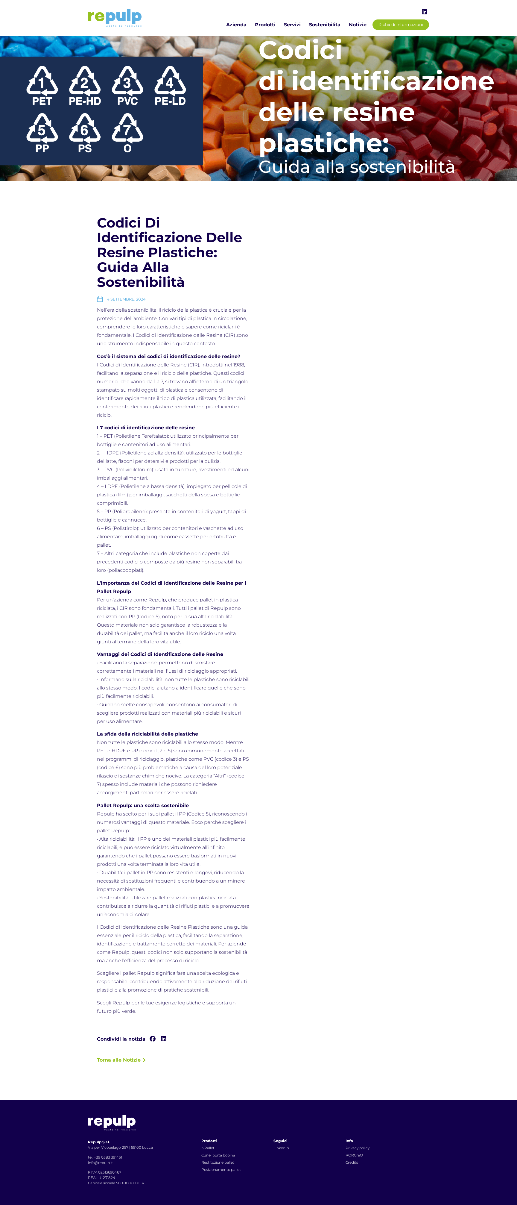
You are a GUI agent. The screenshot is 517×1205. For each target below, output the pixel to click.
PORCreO (354, 1155)
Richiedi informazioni (400, 24)
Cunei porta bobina (218, 1155)
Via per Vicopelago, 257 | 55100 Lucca (120, 1147)
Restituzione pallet (217, 1162)
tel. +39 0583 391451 (105, 1157)
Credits (352, 1162)
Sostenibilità (324, 25)
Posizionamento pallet (221, 1169)
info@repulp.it (100, 1162)
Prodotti (265, 25)
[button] (152, 1039)
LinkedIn (281, 1148)
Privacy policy (357, 1148)
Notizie (358, 25)
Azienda (236, 25)
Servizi (292, 25)
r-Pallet (208, 1148)
